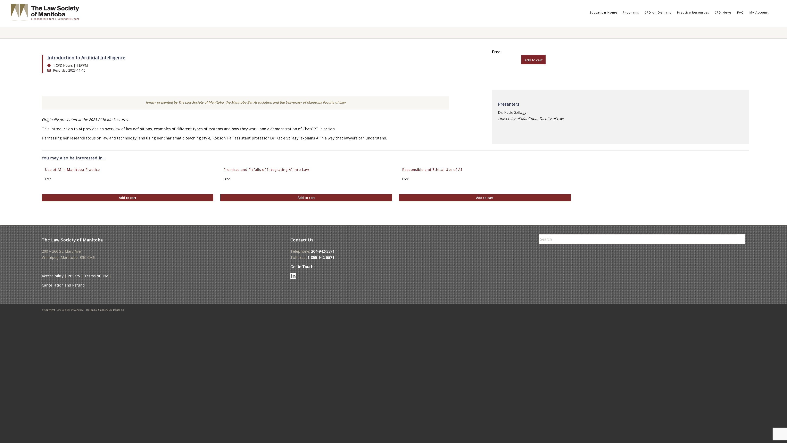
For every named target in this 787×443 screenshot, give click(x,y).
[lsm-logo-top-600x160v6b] (49, 12)
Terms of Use (96, 275)
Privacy (74, 275)
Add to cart (533, 60)
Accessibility (53, 275)
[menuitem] (603, 12)
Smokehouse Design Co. (111, 309)
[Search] (774, 12)
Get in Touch (301, 266)
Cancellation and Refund (63, 285)
